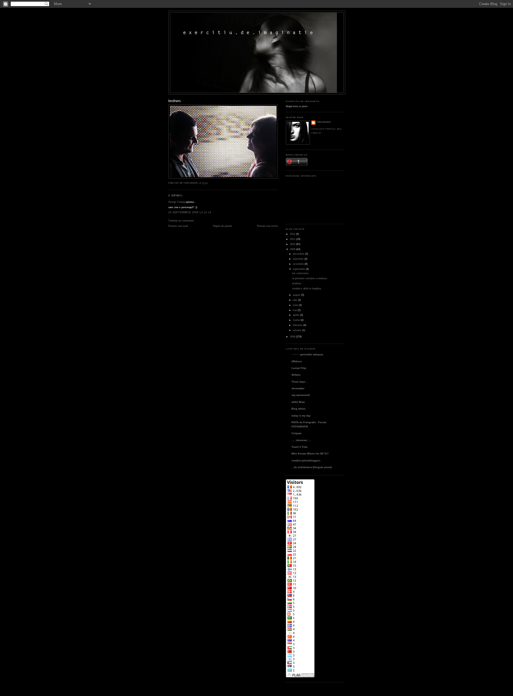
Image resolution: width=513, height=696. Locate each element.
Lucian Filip (299, 368)
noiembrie (298, 258)
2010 (292, 244)
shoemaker (298, 388)
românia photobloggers (306, 460)
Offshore (297, 361)
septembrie (299, 268)
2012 (292, 233)
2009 (292, 249)
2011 (292, 239)
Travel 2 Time (300, 446)
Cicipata (296, 433)
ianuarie (297, 330)
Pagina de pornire (222, 225)
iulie (295, 299)
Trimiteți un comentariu (181, 220)
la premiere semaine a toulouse (309, 278)
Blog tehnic (299, 408)
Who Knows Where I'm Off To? (310, 453)
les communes (300, 273)
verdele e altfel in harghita (306, 288)
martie (296, 319)
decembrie (298, 253)
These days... (300, 381)
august (296, 294)
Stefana (296, 374)
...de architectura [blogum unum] (312, 467)
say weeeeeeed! (301, 395)
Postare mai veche (267, 225)
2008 (292, 336)
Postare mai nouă (178, 225)
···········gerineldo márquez (307, 354)
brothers (174, 101)
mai (295, 310)
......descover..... (301, 440)
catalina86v (324, 122)
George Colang (176, 201)
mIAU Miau (298, 402)
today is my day (301, 415)
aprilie (296, 314)
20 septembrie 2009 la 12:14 (189, 212)
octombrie (298, 263)
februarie (297, 325)
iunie (295, 305)
